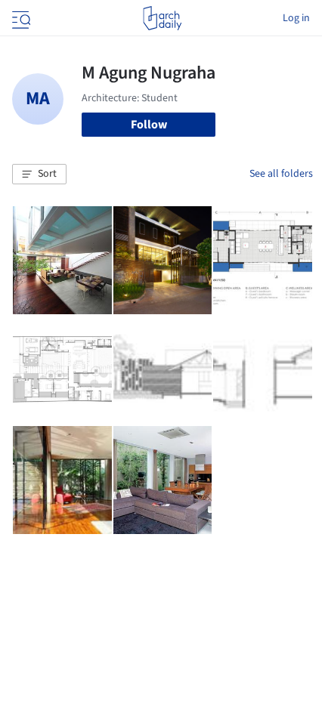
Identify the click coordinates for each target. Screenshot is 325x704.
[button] (39, 174)
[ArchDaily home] (162, 18)
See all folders (281, 173)
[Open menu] (19, 18)
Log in (296, 18)
